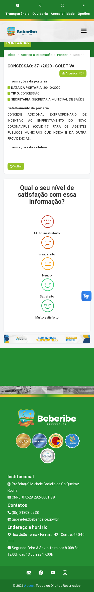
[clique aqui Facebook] (41, 572)
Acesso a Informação (37, 55)
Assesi (29, 585)
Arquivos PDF (74, 73)
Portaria (62, 55)
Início (12, 55)
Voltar (17, 166)
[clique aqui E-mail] (29, 572)
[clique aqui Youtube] (53, 572)
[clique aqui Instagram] (65, 572)
